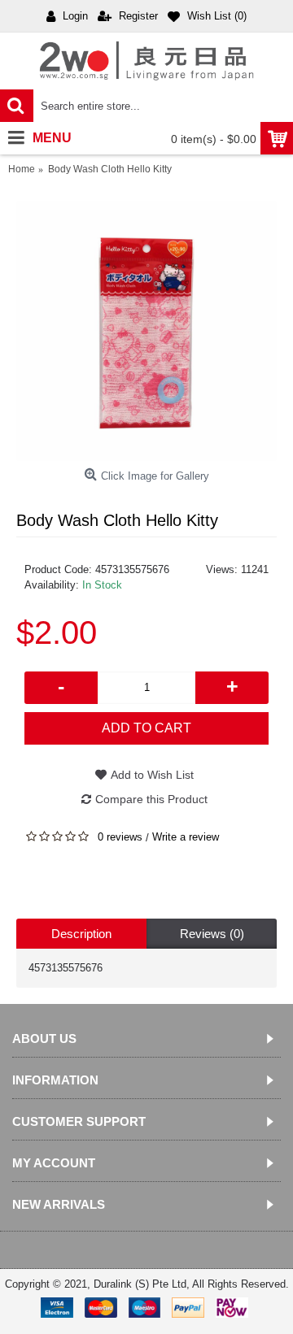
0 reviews (120, 837)
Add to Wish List (152, 774)
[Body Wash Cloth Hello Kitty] (146, 331)
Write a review (185, 837)
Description (81, 934)
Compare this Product (151, 799)
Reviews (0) (212, 934)
